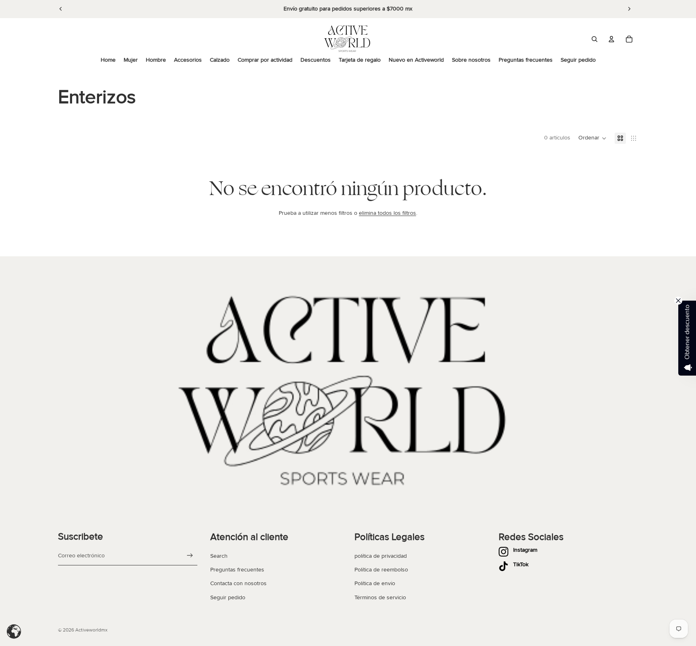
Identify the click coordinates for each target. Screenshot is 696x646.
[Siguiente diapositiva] (629, 9)
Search (219, 556)
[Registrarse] (189, 555)
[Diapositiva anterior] (61, 9)
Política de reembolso (381, 569)
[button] (592, 138)
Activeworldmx (91, 630)
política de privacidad (380, 556)
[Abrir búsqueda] (594, 39)
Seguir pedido (227, 597)
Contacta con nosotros (238, 583)
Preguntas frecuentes (237, 569)
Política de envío (374, 583)
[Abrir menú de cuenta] (611, 39)
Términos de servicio (380, 597)
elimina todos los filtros (387, 213)
